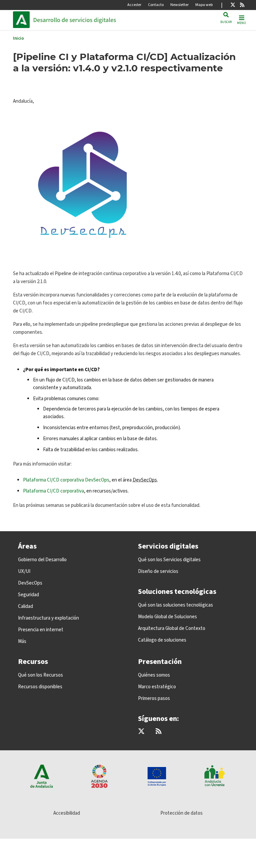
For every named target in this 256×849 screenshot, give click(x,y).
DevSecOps (145, 480)
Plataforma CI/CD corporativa (53, 491)
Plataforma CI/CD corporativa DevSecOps (66, 480)
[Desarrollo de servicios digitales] (78, 19)
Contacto (156, 5)
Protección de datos (181, 813)
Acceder (134, 5)
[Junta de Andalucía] (23, 19)
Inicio (18, 38)
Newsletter (179, 5)
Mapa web (204, 5)
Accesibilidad (66, 813)
